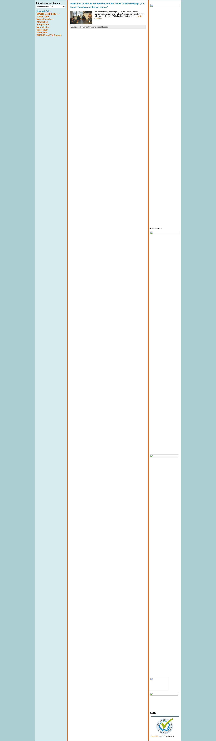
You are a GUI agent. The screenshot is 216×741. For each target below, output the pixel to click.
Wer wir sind (43, 27)
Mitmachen (42, 22)
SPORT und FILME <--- (48, 14)
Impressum (42, 30)
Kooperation (43, 24)
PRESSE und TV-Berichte (49, 35)
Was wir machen (45, 19)
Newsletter (42, 32)
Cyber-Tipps (43, 16)
